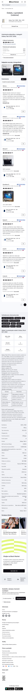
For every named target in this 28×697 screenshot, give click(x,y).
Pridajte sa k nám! (6, 613)
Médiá (3, 672)
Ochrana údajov (5, 654)
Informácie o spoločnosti (7, 660)
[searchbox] (15, 5)
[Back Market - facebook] (6, 616)
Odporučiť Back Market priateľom (9, 644)
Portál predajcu (5, 624)
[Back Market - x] (9, 616)
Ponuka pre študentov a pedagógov (10, 611)
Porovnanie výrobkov (6, 636)
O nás (3, 609)
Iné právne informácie (6, 658)
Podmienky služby (6, 651)
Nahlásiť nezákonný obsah (7, 662)
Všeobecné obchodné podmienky (9, 653)
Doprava (4, 628)
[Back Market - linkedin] (3, 616)
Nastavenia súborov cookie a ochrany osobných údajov (14, 656)
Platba (3, 626)
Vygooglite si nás (7, 564)
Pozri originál (17, 135)
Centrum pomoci (6, 632)
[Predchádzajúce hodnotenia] (21, 304)
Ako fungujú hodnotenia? (8, 57)
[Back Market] (14, 1)
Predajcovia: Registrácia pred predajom (10, 622)
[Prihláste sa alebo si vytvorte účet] (22, 2)
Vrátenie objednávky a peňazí (8, 630)
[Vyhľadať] (3, 5)
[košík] (25, 2)
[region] (14, 70)
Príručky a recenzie (6, 634)
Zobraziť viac (6, 103)
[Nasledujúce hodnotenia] (25, 304)
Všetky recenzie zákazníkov (8, 638)
